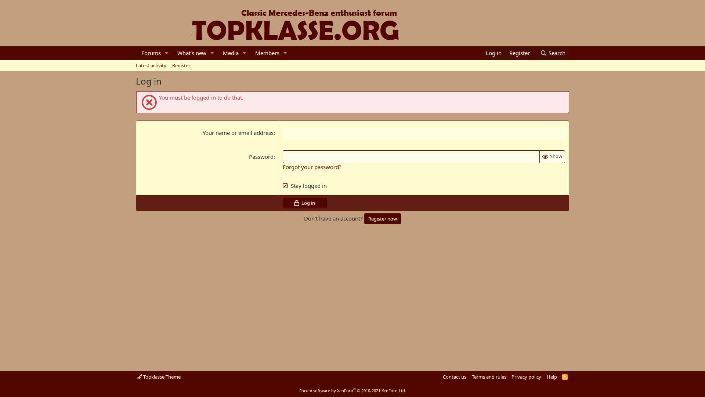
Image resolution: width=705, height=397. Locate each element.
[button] (167, 53)
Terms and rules (489, 376)
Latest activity (151, 65)
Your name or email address (238, 132)
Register (181, 65)
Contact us (454, 376)
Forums (151, 53)
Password (261, 156)
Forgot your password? (312, 167)
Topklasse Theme (161, 376)
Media (231, 53)
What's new (191, 53)
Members (267, 53)
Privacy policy (526, 376)
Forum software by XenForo (352, 390)
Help (552, 376)
